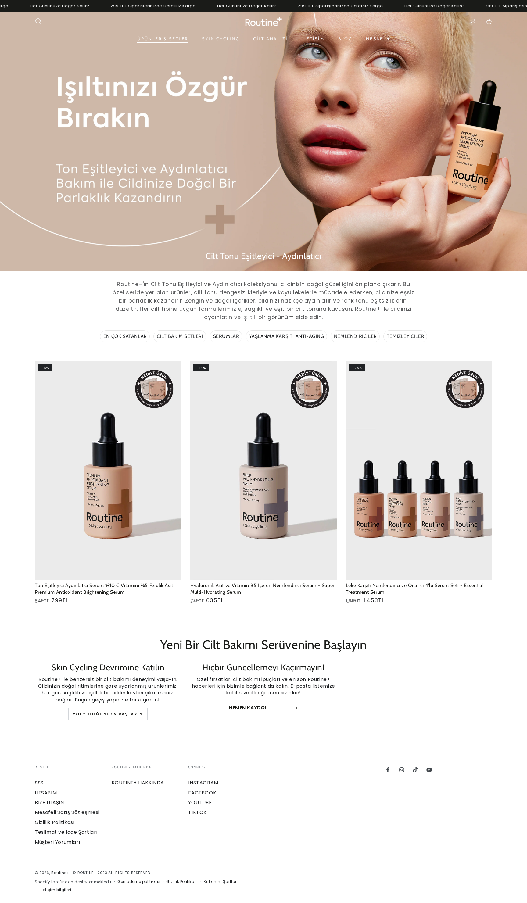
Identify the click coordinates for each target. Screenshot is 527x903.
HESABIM (46, 792)
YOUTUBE (200, 802)
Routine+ (60, 872)
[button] (38, 21)
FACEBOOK (202, 792)
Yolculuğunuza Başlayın (108, 714)
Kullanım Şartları (221, 881)
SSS (39, 782)
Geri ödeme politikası (138, 881)
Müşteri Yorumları (57, 842)
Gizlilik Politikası (54, 822)
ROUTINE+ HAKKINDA (138, 782)
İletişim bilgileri (56, 889)
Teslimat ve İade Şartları (66, 832)
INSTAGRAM (203, 782)
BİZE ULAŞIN (49, 802)
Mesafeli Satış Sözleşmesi (67, 812)
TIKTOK (197, 812)
